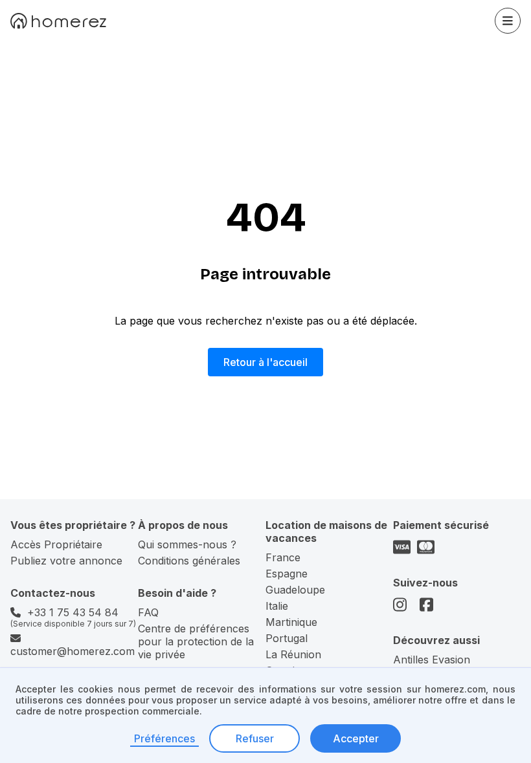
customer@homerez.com (72, 651)
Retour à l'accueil (265, 362)
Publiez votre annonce (66, 560)
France (283, 557)
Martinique (291, 622)
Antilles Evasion (431, 659)
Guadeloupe (295, 589)
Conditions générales (189, 560)
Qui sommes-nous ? (187, 544)
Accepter (356, 738)
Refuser (255, 738)
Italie (277, 605)
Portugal (287, 638)
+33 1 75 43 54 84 (73, 612)
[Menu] (508, 21)
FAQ (148, 612)
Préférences (164, 738)
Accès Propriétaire (56, 544)
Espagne (287, 573)
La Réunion (293, 654)
